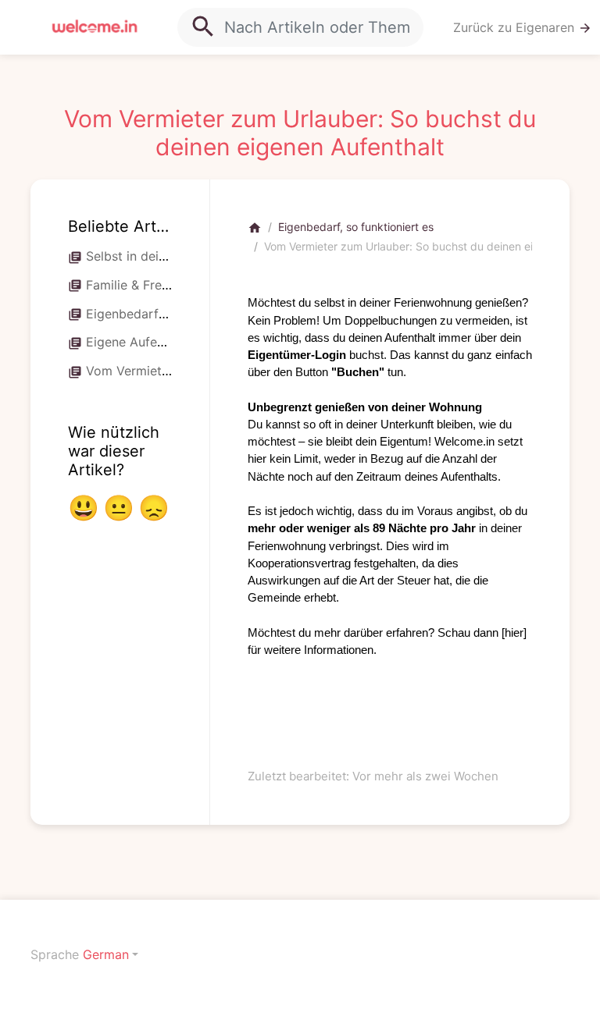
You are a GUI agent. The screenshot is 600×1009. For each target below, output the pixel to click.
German (106, 954)
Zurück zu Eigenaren (522, 28)
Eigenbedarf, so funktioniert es (356, 226)
